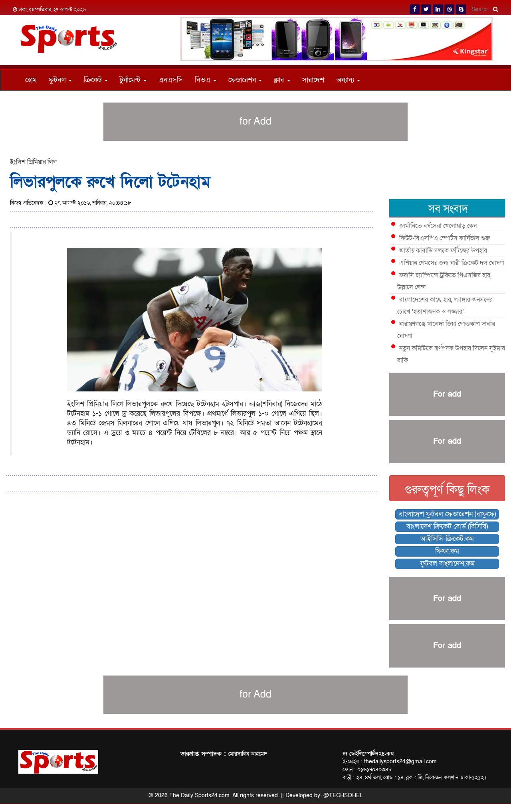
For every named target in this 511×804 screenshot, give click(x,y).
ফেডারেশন (243, 80)
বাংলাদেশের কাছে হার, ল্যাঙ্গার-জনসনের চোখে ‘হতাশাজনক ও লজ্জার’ (445, 305)
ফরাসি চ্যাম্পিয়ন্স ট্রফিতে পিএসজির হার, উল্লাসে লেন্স (444, 281)
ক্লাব (280, 80)
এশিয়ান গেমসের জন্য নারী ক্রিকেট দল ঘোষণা (451, 263)
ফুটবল (58, 80)
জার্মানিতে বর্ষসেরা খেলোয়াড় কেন (438, 225)
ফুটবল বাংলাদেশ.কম (447, 563)
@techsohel (343, 795)
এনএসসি (170, 80)
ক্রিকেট (94, 80)
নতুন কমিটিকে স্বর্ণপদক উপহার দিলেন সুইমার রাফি (451, 354)
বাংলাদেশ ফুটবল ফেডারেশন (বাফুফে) (447, 514)
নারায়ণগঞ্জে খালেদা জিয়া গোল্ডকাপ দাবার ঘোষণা (446, 330)
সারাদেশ (313, 80)
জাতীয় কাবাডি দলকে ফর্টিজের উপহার (443, 250)
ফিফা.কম (447, 551)
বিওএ (203, 80)
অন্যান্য (346, 80)
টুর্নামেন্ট (131, 80)
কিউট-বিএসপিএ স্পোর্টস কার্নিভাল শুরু (444, 238)
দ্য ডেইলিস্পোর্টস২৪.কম (368, 753)
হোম (31, 80)
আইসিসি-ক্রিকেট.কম (447, 538)
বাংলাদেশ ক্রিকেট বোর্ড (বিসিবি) (447, 526)
